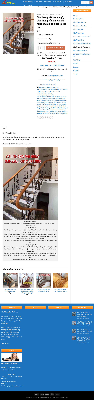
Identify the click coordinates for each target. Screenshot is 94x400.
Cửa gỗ (75, 63)
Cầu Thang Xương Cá (80, 51)
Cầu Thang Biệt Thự (79, 22)
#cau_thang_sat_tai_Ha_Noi (44, 96)
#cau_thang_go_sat (42, 89)
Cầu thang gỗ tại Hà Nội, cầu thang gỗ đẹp (60, 290)
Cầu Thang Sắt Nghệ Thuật (82, 43)
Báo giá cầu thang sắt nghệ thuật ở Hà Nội (53, 100)
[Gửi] (91, 2)
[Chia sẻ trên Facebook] (38, 117)
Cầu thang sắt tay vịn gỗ (48, 113)
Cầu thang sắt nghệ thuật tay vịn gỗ (56, 109)
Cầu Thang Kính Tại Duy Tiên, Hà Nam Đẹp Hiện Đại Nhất (84, 314)
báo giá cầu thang (53, 98)
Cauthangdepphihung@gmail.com (55, 80)
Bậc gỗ (75, 15)
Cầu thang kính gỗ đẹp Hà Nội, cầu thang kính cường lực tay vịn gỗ (26, 291)
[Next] (67, 287)
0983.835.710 (45, 66)
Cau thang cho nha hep (57, 102)
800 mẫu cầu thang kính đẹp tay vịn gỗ (10, 290)
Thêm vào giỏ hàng (55, 48)
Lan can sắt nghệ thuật (61, 113)
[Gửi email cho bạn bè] (44, 117)
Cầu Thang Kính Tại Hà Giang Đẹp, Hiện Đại (85, 323)
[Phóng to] (5, 52)
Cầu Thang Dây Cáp (79, 26)
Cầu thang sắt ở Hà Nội (42, 111)
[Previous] (2, 287)
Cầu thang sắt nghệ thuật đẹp (52, 108)
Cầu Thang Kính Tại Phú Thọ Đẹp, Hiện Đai (84, 330)
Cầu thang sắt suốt (54, 111)
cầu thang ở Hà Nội (49, 104)
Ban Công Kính (78, 19)
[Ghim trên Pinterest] (48, 117)
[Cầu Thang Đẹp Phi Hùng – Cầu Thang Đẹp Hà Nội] (10, 3)
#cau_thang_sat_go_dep (53, 91)
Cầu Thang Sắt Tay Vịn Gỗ (81, 47)
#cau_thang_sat (51, 89)
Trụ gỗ (75, 74)
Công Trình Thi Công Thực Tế (81, 55)
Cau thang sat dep (59, 104)
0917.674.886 (58, 66)
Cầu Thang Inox (78, 33)
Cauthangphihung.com (55, 76)
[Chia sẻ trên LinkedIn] (51, 117)
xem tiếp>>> (5, 343)
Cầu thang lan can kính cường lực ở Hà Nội (43, 290)
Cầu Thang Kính (78, 40)
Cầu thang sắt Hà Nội (54, 106)
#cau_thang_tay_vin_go (43, 98)
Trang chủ (40, 14)
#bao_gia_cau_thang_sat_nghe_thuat (48, 87)
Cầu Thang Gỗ (78, 29)
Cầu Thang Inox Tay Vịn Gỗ (82, 36)
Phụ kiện (76, 70)
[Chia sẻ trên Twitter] (41, 117)
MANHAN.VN (64, 397)
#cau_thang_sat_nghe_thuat (44, 93)
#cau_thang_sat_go (42, 91)
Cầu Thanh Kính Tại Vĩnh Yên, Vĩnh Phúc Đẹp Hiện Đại (83, 339)
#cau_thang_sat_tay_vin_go (59, 96)
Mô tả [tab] (5, 128)
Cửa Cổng (76, 60)
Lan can (75, 67)
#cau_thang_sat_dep (61, 89)
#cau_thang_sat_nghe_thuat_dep (45, 94)
